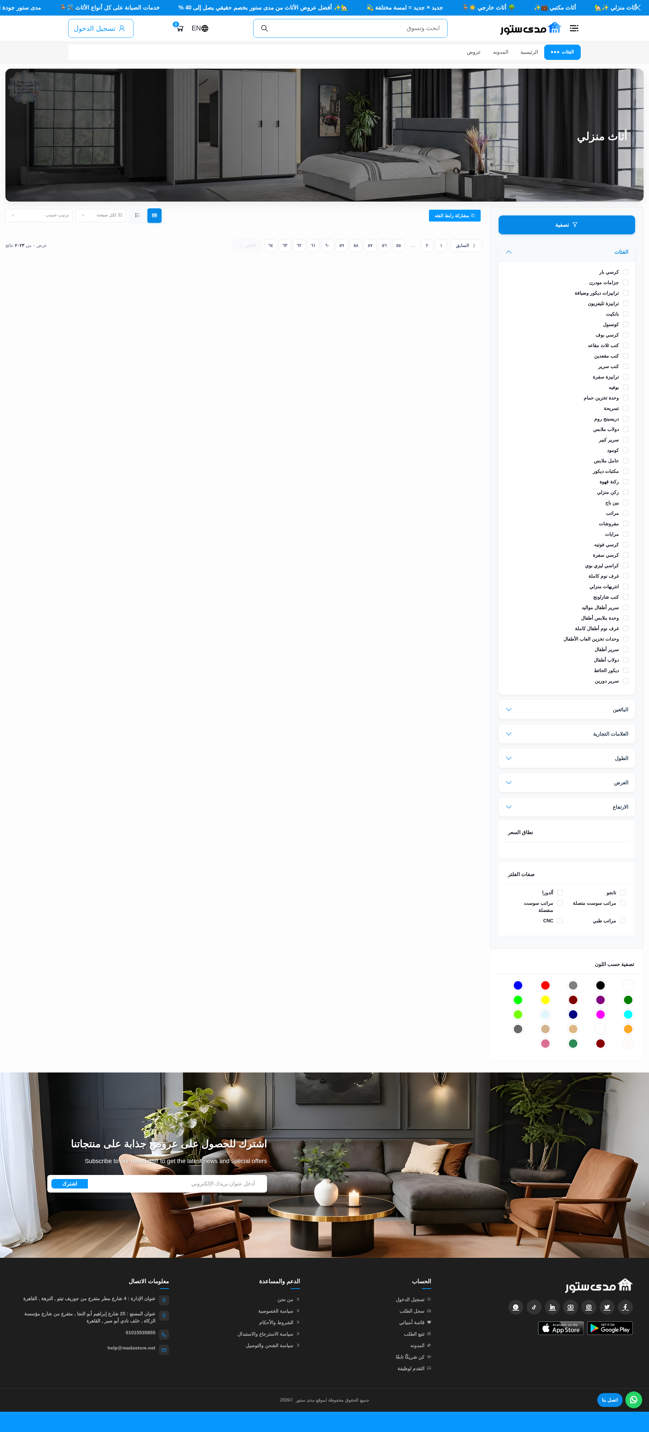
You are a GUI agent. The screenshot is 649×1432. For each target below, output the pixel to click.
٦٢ (299, 245)
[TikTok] (534, 1307)
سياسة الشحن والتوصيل (269, 1345)
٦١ (313, 245)
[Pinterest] (515, 1307)
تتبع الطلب (414, 1334)
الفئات (621, 252)
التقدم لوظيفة (411, 1368)
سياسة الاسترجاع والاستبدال (265, 1334)
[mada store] (539, 1285)
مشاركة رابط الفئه (453, 215)
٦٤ (270, 245)
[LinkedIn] (552, 1307)
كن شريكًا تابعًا (410, 1357)
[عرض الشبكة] (154, 215)
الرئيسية (529, 52)
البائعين (620, 709)
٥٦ (384, 245)
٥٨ (356, 245)
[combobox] (101, 215)
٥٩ (341, 245)
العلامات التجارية (610, 734)
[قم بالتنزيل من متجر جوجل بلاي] (610, 1328)
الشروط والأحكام (276, 1322)
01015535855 (140, 1332)
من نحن (285, 1299)
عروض (474, 52)
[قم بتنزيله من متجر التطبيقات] (561, 1328)
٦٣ (285, 245)
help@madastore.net (131, 1347)
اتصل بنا (610, 1400)
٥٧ (370, 245)
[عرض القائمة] (137, 215)
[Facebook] (625, 1307)
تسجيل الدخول (95, 28)
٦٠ (327, 245)
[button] (574, 28)
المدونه (500, 52)
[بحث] (264, 28)
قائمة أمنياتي (412, 1322)
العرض (621, 782)
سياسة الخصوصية (275, 1311)
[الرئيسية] (528, 28)
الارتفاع (620, 807)
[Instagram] (588, 1307)
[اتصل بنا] (633, 1399)
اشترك (69, 1183)
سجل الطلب (412, 1311)
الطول (621, 758)
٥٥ (398, 245)
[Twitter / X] (607, 1307)
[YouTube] (570, 1307)
